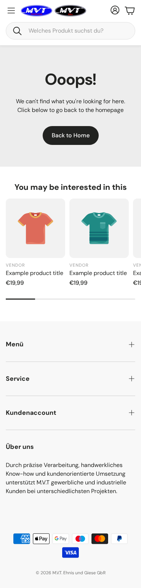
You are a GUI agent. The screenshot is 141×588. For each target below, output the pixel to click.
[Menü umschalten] (11, 10)
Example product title (34, 273)
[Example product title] (35, 228)
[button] (70, 30)
